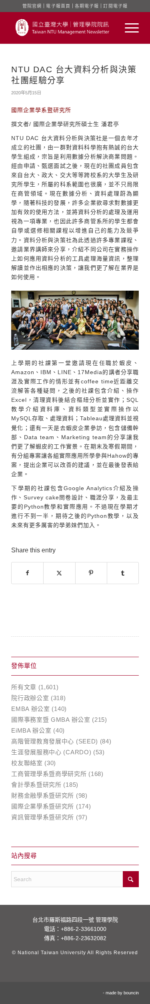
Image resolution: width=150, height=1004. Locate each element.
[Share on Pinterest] (91, 573)
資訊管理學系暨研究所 (42, 817)
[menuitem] (128, 28)
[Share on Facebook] (27, 573)
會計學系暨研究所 (36, 784)
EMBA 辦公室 (30, 708)
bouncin (131, 992)
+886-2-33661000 (83, 929)
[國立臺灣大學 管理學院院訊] (62, 28)
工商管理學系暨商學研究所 (48, 773)
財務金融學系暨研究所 (42, 795)
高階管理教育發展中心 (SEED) (54, 741)
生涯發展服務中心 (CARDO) (51, 752)
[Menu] (128, 28)
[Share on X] (59, 573)
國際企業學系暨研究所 (42, 806)
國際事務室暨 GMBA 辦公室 (50, 719)
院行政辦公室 (30, 697)
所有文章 (23, 687)
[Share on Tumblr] (122, 573)
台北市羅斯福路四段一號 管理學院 (75, 919)
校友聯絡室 (27, 763)
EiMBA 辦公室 (31, 730)
